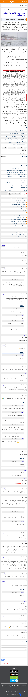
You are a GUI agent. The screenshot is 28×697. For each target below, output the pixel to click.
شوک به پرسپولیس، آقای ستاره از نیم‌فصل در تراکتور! (16, 176)
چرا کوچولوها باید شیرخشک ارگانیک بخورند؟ (18, 144)
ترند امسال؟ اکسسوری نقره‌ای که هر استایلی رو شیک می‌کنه (16, 136)
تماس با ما (5, 685)
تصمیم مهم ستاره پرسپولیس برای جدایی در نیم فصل (16, 174)
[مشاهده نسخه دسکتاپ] (2, 1)
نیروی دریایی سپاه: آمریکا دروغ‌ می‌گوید (19, 200)
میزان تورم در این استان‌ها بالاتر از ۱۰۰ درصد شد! (18, 221)
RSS (14, 688)
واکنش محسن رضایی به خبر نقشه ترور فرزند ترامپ (17, 234)
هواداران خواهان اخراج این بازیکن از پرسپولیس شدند (16, 172)
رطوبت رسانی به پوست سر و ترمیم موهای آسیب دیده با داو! (15, 138)
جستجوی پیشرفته (5, 686)
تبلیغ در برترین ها (17, 686)
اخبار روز (18, 685)
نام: (26, 644)
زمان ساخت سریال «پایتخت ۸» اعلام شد (19, 236)
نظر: (26, 649)
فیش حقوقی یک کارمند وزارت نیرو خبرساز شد (18, 219)
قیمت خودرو (23, 185)
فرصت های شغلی (24, 686)
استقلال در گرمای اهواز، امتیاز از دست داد (19, 210)
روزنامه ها (23, 182)
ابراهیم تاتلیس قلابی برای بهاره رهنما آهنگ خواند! (18, 228)
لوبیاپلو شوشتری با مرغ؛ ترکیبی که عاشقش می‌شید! (18, 198)
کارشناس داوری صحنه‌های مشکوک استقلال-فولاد (18, 196)
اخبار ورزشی (14, 685)
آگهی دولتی (11, 686)
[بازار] (14, 677)
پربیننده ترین (10, 194)
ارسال (3, 659)
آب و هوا (10, 185)
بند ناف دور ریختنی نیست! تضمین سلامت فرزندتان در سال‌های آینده (14, 142)
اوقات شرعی (23, 190)
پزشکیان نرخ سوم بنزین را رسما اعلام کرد (19, 217)
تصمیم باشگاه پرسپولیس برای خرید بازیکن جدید (16, 168)
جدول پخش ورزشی (8, 190)
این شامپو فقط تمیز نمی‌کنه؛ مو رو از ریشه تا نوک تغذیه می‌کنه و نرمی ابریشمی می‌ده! (14, 140)
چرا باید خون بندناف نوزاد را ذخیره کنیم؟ (19, 131)
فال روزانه (10, 187)
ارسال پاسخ (3, 245)
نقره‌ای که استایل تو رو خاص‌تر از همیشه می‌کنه (18, 133)
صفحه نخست (23, 685)
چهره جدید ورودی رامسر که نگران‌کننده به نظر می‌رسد (17, 213)
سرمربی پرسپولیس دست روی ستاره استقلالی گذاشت (16, 170)
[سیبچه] (14, 671)
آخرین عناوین (24, 194)
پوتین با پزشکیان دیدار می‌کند (21, 208)
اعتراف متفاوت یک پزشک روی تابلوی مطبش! (18, 223)
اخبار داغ (16, 193)
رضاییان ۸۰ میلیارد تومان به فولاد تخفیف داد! (19, 232)
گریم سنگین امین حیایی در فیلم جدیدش (18, 204)
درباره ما (9, 685)
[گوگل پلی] (14, 674)
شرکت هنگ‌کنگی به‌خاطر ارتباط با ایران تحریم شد (18, 225)
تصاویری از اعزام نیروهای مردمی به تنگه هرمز (18, 202)
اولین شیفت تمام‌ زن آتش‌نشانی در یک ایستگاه (18, 215)
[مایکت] (14, 680)
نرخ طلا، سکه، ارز (9, 182)
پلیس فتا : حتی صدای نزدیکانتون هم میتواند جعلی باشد (16, 135)
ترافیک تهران (23, 187)
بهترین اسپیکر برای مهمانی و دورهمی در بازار (18, 130)
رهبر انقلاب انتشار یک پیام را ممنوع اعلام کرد (19, 230)
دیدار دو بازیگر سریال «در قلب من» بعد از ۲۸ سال (18, 206)
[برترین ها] (12, 2)
